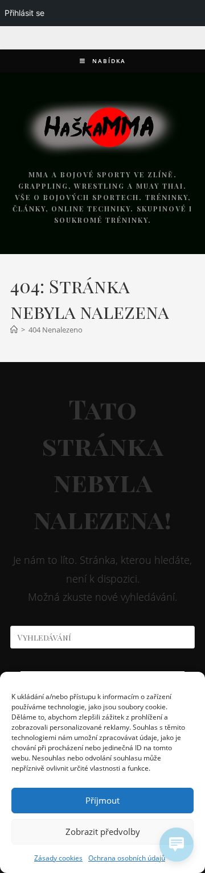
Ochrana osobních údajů (126, 858)
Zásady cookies (58, 858)
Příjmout (102, 800)
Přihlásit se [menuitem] (24, 13)
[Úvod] (14, 330)
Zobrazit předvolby (102, 831)
